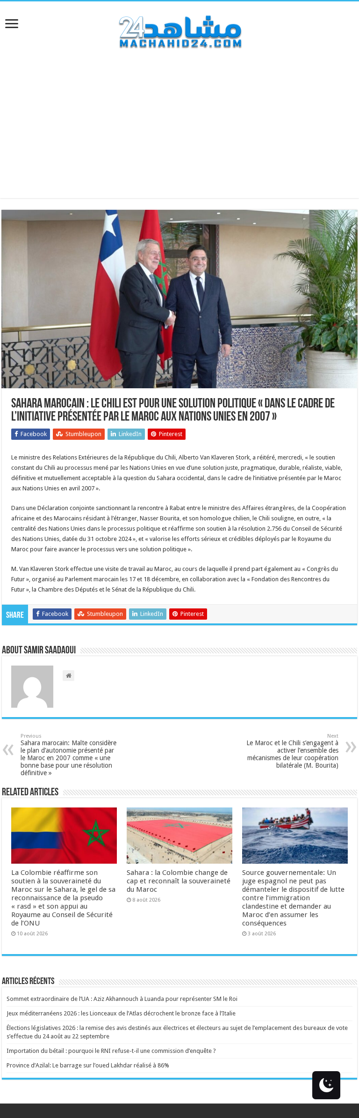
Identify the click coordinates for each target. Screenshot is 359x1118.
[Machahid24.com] (179, 30)
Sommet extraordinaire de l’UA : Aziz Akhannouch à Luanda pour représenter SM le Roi (122, 998)
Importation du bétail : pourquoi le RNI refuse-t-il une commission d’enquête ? (111, 1050)
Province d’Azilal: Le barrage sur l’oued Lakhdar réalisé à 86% (88, 1065)
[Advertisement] (179, 132)
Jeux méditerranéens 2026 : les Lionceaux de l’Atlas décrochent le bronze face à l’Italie (121, 1013)
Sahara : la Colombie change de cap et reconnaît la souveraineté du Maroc (178, 881)
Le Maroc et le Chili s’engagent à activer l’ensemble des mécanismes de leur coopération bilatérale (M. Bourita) (292, 751)
